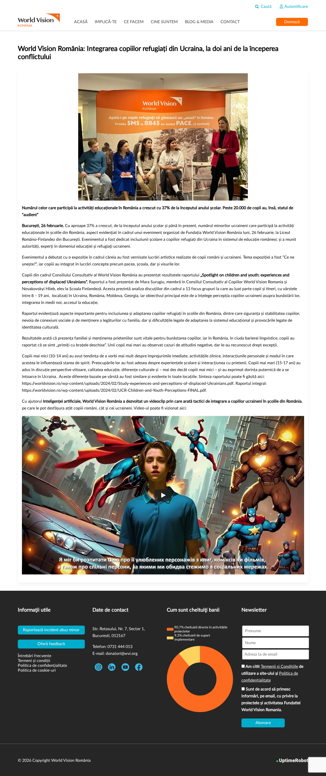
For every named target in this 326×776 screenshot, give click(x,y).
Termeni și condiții (34, 661)
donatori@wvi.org (122, 654)
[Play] (163, 495)
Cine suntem (164, 22)
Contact (230, 22)
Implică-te (106, 22)
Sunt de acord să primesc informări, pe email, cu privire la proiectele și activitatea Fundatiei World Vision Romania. (271, 699)
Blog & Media (199, 22)
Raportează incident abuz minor (51, 630)
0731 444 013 (119, 647)
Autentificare (296, 7)
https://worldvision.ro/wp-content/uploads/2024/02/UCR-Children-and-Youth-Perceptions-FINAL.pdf (114, 390)
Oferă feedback (51, 644)
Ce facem (134, 22)
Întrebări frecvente (34, 656)
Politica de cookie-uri (37, 670)
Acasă (81, 22)
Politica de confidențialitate (42, 666)
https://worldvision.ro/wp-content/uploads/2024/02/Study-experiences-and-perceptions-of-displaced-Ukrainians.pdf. (128, 384)
